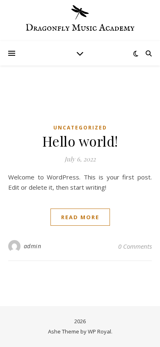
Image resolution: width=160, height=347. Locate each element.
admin (32, 246)
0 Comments (135, 246)
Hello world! (80, 141)
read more (80, 217)
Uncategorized (80, 127)
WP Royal (99, 331)
